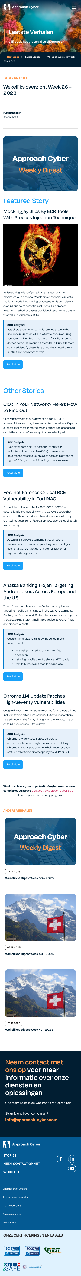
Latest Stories (32, 57)
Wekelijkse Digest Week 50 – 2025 (29, 878)
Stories (9, 1155)
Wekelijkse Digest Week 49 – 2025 (29, 954)
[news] (40, 841)
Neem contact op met (21, 1164)
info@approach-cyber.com (31, 1120)
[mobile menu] (74, 7)
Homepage (13, 57)
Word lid (11, 1172)
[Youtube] (72, 1168)
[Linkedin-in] (72, 1159)
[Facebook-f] (60, 1159)
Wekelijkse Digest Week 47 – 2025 (29, 1029)
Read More (13, 364)
